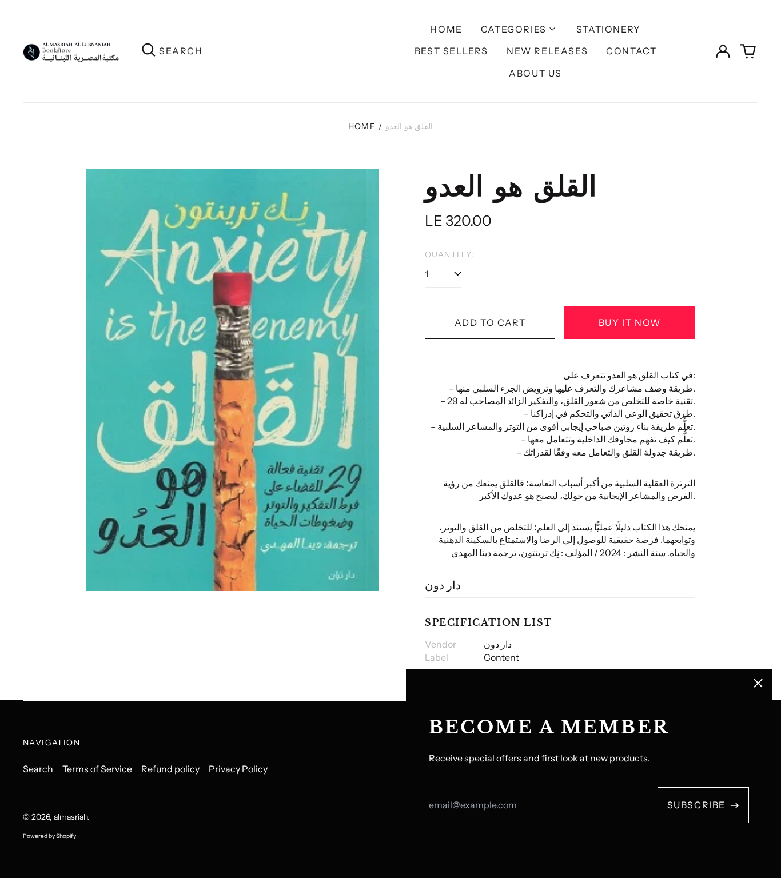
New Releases (547, 51)
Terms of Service (97, 769)
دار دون (443, 585)
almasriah (70, 817)
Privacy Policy (238, 769)
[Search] (148, 51)
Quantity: (450, 254)
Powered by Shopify (49, 836)
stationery (608, 29)
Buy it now (630, 322)
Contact (631, 51)
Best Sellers (451, 51)
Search (38, 769)
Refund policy (170, 769)
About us (535, 73)
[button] (748, 51)
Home (446, 29)
